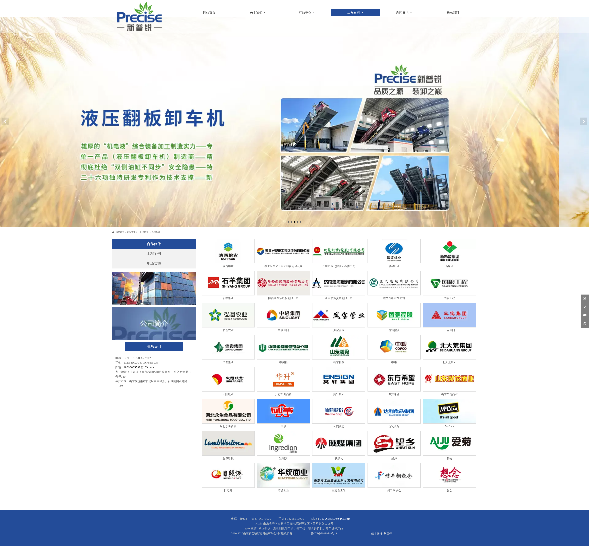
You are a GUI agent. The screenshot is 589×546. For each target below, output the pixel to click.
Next (583, 121)
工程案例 (143, 232)
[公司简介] (154, 323)
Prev (5, 121)
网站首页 (131, 232)
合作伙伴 (156, 232)
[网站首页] (139, 16)
